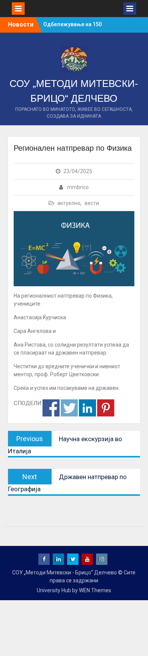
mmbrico (78, 187)
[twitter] (73, 559)
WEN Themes (95, 590)
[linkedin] (58, 559)
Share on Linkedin (87, 407)
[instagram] (101, 559)
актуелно (68, 203)
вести (92, 203)
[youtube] (87, 559)
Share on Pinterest (105, 407)
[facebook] (44, 559)
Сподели (51, 407)
